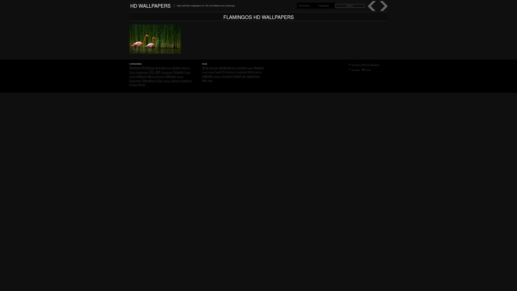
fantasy (241, 67)
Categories (323, 5)
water (210, 80)
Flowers (178, 72)
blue (234, 68)
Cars (132, 72)
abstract (214, 68)
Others (170, 76)
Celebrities (142, 72)
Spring (180, 76)
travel (237, 76)
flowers (259, 67)
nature (207, 75)
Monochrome (156, 76)
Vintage (133, 84)
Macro (142, 76)
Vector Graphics (181, 81)
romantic (226, 76)
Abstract (135, 67)
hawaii (211, 72)
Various (167, 80)
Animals (160, 67)
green (205, 72)
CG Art (154, 71)
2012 (205, 67)
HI (223, 72)
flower (250, 68)
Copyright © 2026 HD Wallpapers (365, 64)
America (148, 67)
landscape (241, 72)
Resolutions (304, 5)
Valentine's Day (152, 80)
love (250, 72)
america (225, 67)
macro (258, 72)
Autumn (185, 68)
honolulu (230, 72)
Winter (142, 84)
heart (218, 72)
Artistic (176, 68)
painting (216, 76)
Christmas (166, 72)
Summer (135, 80)
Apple (169, 68)
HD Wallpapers (150, 5)
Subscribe (355, 69)
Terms (368, 69)
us (243, 75)
